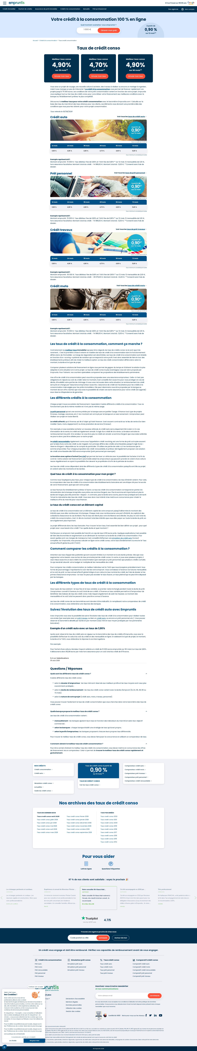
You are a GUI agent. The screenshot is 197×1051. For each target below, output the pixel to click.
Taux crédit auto (106, 964)
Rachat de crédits (25, 9)
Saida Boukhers (63, 658)
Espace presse (40, 1011)
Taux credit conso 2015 (109, 839)
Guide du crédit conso (42, 791)
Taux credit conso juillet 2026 (47, 820)
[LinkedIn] (155, 1015)
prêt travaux (82, 618)
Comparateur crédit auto (134, 766)
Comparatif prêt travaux (141, 976)
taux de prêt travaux (136, 229)
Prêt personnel (40, 973)
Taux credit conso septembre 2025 (79, 832)
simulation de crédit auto (122, 538)
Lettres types (86, 869)
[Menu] (5, 3)
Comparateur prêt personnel (136, 777)
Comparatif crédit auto (141, 964)
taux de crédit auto (136, 116)
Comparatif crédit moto (141, 967)
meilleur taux (71, 350)
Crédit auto (38, 773)
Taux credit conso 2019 (109, 826)
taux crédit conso (92, 785)
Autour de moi (121, 938)
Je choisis (12, 1041)
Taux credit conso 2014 (109, 842)
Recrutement (40, 1015)
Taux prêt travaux (106, 973)
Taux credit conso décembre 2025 (79, 823)
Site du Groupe (40, 1002)
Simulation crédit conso (43, 783)
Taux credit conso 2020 (109, 823)
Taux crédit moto (106, 967)
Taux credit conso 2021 (109, 820)
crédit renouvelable (61, 441)
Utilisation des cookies (74, 1008)
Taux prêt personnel (107, 970)
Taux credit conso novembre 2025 (79, 826)
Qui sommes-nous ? (42, 999)
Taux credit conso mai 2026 (47, 826)
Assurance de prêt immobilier (46, 9)
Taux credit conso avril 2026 (47, 829)
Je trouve (103, 938)
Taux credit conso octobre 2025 (78, 829)
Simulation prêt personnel (77, 967)
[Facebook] (146, 1015)
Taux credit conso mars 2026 (47, 832)
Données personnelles (74, 1005)
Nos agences (173, 9)
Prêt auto (38, 964)
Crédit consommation (42, 769)
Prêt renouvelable (41, 970)
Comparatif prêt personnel (142, 973)
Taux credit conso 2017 (109, 832)
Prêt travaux (39, 976)
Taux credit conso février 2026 (78, 816)
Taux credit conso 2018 (109, 829)
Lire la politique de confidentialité (14, 1034)
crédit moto (139, 770)
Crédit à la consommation (70, 9)
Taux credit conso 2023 (109, 816)
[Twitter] (150, 1015)
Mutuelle (86, 9)
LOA (83, 456)
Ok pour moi (34, 1041)
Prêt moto (38, 967)
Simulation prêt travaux (76, 970)
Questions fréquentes (111, 869)
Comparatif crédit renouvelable (144, 970)
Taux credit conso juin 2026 (47, 823)
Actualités (38, 787)
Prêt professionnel (99, 9)
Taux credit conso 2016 (109, 836)
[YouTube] (160, 1015)
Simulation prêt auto (75, 964)
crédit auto (101, 618)
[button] (4, 1047)
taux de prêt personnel (135, 173)
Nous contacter (40, 1008)
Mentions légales (72, 1002)
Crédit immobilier (9, 9)
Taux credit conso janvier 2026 (78, 820)
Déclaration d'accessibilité (75, 999)
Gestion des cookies (73, 1011)
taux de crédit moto (136, 285)
